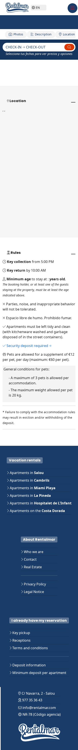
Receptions (21, 640)
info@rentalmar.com (39, 707)
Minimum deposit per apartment (38, 672)
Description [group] (43, 34)
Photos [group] (18, 34)
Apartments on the (37, 510)
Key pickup (20, 632)
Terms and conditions (29, 648)
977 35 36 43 (31, 700)
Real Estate (32, 567)
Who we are (33, 551)
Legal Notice (33, 591)
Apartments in (26, 472)
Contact (30, 559)
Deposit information (28, 665)
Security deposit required (27, 345)
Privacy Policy (34, 584)
